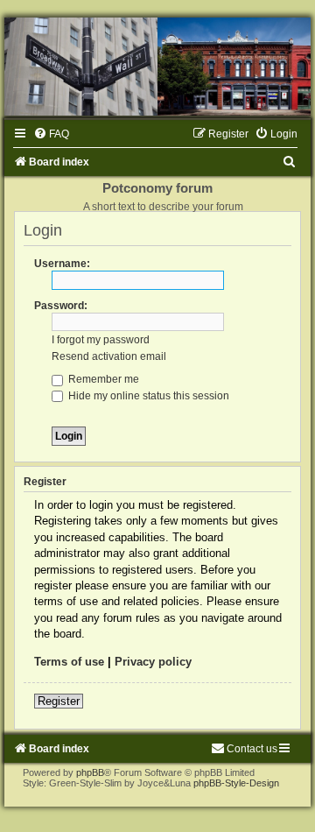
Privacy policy (153, 661)
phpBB (90, 772)
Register (59, 701)
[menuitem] (51, 134)
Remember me (102, 379)
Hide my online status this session (147, 396)
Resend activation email (109, 356)
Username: (62, 263)
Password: (61, 306)
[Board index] (157, 67)
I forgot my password (101, 340)
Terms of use (69, 661)
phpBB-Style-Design (236, 783)
